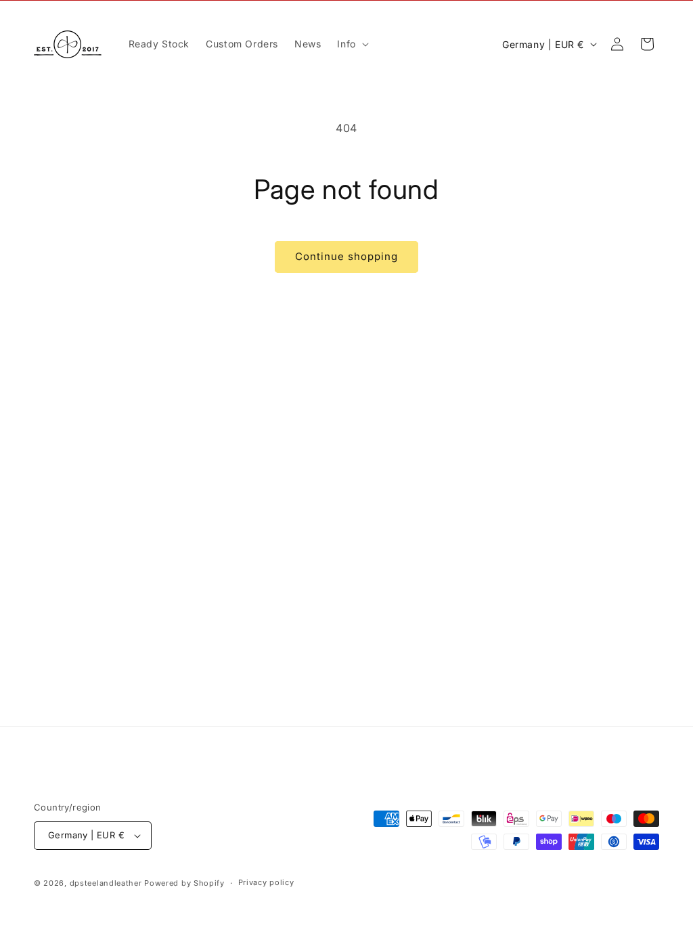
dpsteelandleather (106, 883)
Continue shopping (346, 256)
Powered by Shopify (184, 883)
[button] (351, 44)
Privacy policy (266, 882)
